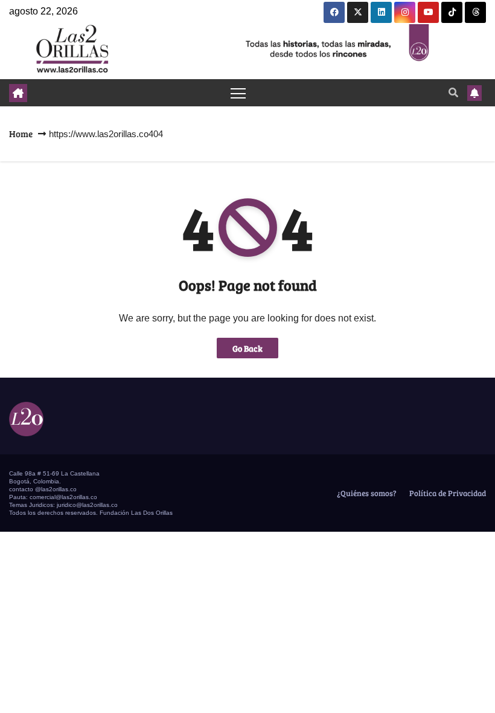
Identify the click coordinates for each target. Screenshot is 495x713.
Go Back (247, 348)
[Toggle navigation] (238, 92)
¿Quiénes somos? (366, 493)
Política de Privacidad (446, 493)
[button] (453, 92)
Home (21, 133)
